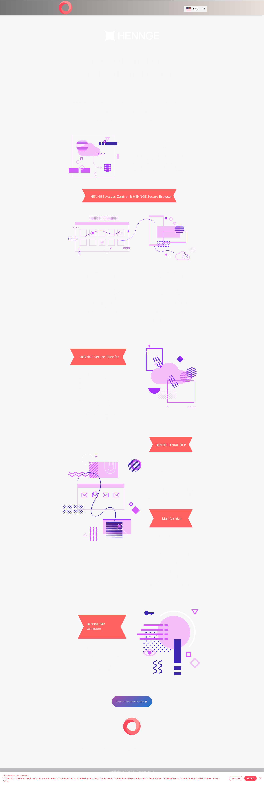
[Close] (260, 778)
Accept (250, 778)
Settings (236, 778)
